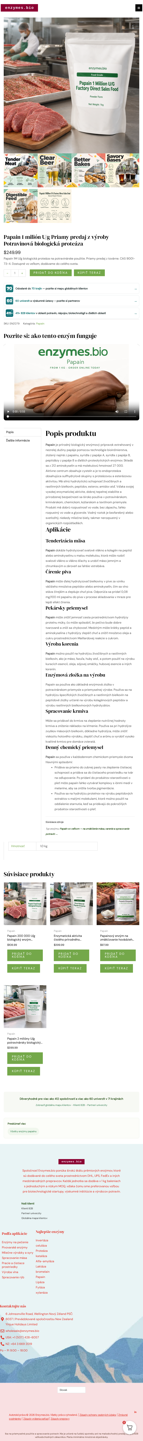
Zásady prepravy (60, 1418)
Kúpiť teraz (89, 273)
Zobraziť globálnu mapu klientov (53, 1105)
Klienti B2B (79, 1105)
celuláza (41, 1246)
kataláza (41, 1256)
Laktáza (41, 1266)
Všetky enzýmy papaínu (23, 1131)
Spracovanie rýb (13, 1277)
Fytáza (40, 1287)
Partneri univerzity (97, 1105)
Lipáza (40, 1282)
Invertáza (42, 1240)
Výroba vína (10, 1272)
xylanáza (42, 1293)
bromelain (43, 1272)
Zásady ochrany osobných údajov (98, 1414)
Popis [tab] (10, 432)
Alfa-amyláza (45, 1261)
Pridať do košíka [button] (22, 955)
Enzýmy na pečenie (15, 1242)
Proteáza (42, 1251)
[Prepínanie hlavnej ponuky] (138, 7)
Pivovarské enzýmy (15, 1247)
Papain (40, 323)
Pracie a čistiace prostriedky (13, 1265)
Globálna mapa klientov (34, 1218)
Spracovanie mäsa (14, 1258)
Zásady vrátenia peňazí (36, 1418)
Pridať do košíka (51, 273)
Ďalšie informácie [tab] (18, 440)
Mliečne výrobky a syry (17, 1253)
